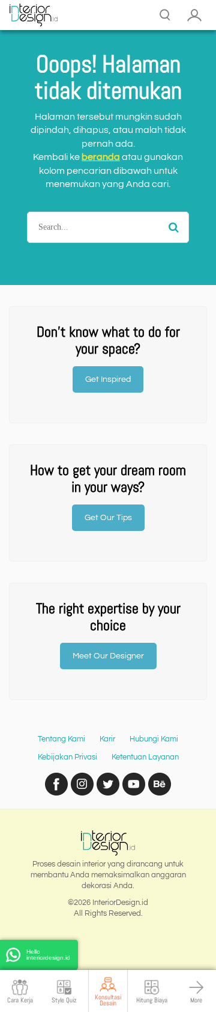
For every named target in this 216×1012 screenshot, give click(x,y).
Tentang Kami (61, 739)
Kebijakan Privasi (67, 757)
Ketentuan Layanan (145, 757)
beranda (101, 157)
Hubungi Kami (154, 739)
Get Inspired (108, 379)
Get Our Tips (108, 518)
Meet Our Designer (108, 656)
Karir (107, 739)
